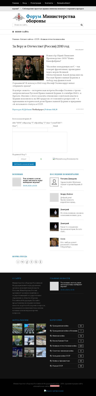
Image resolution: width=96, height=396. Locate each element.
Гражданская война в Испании (64, 331)
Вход (25, 3)
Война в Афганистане (61, 361)
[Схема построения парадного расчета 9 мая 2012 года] (41, 340)
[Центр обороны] (29, 328)
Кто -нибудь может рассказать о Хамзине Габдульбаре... (69, 243)
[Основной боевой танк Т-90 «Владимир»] (29, 352)
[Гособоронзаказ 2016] (17, 340)
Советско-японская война (62, 351)
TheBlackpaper (38, 109)
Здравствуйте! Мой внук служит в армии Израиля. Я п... (71, 183)
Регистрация (36, 3)
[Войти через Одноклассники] (40, 262)
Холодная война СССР (61, 356)
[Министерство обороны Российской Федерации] (17, 328)
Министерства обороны (50, 18)
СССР (37, 39)
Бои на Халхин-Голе (60, 341)
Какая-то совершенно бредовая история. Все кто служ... (71, 227)
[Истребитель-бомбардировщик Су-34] (41, 352)
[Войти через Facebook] (27, 262)
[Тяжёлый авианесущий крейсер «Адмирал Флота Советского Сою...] (29, 340)
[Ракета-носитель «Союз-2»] (17, 352)
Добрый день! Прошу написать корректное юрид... (68, 198)
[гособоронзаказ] (41, 328)
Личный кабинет (63, 3)
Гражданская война (60, 326)
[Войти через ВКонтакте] (22, 262)
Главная (15, 3)
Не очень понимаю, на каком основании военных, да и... (72, 212)
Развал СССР (57, 366)
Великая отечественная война (53, 39)
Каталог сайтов (26, 39)
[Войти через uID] (18, 262)
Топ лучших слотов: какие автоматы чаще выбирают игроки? (32, 180)
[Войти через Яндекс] (32, 262)
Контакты (49, 3)
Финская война (58, 336)
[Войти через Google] (36, 262)
